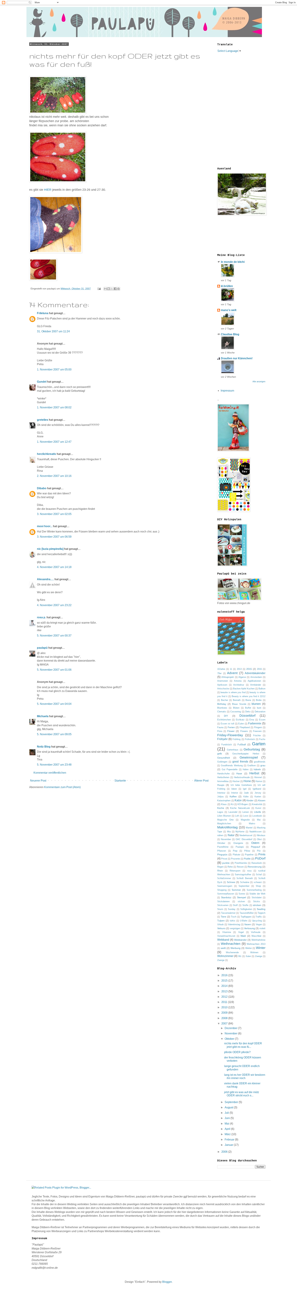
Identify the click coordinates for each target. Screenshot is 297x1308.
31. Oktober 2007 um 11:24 (53, 331)
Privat (224, 858)
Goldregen (222, 761)
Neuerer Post (38, 780)
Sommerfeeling (254, 890)
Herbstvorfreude (242, 777)
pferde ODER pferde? (237, 1052)
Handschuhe (223, 773)
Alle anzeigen (258, 381)
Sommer (236, 889)
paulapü (42, 647)
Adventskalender (255, 673)
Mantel (249, 827)
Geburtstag (252, 749)
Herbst (254, 773)
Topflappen (246, 916)
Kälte (246, 796)
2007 (224, 1023)
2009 (224, 1012)
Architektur (238, 685)
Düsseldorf (247, 715)
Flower (231, 731)
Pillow (247, 851)
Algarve (242, 677)
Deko (247, 711)
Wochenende (232, 952)
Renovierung (255, 866)
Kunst (258, 808)
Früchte (257, 735)
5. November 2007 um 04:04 (54, 703)
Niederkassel (245, 835)
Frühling (236, 739)
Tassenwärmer (228, 913)
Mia (229, 831)
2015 (249, 669)
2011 (224, 1002)
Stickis (256, 901)
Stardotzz (226, 897)
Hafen (246, 769)
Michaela (42, 716)
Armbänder (255, 685)
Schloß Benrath (244, 878)
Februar (230, 1139)
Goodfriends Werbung (232, 765)
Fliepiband (245, 727)
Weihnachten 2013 (256, 944)
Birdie (259, 700)
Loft (237, 815)
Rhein (220, 870)
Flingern (258, 727)
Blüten (236, 708)
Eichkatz (240, 719)
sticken (241, 901)
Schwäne (244, 882)
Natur (231, 835)
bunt (259, 708)
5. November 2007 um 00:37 (54, 635)
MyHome (239, 831)
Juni (227, 1118)
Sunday (231, 909)
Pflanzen (221, 851)
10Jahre (221, 669)
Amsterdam (256, 677)
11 (231, 669)
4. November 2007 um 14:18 (54, 567)
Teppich (261, 913)
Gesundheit (223, 757)
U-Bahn (243, 920)
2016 (259, 669)
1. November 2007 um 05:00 (54, 369)
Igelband (257, 789)
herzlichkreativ (46, 453)
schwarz (258, 882)
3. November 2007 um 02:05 (54, 514)
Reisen (240, 866)
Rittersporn (235, 870)
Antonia (237, 681)
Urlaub (220, 924)
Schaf (259, 874)
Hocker (236, 781)
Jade (246, 792)
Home (247, 781)
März (228, 1134)
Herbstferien (223, 777)
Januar (229, 1144)
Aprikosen (222, 685)
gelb (219, 753)
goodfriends (259, 761)
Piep (235, 851)
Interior (234, 792)
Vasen (247, 924)
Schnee (231, 882)
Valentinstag (234, 924)
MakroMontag (227, 827)
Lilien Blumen (224, 815)
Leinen (245, 812)
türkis (232, 920)
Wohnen (254, 952)
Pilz (259, 851)
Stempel (241, 897)
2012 (224, 996)
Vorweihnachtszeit (226, 936)
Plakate (236, 854)
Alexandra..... (45, 579)
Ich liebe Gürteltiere (241, 785)
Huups (220, 785)
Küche (220, 808)
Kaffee (233, 796)
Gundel (41, 381)
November (226, 839)
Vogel (241, 932)
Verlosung (249, 928)
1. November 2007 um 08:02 (54, 407)
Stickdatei (257, 897)
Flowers (244, 731)
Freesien (257, 731)
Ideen (234, 789)
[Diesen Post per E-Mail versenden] (105, 288)
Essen (262, 719)
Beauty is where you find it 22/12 (248, 696)
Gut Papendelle (230, 769)
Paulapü (240, 847)
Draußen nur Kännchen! (236, 358)
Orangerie (238, 843)
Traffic (259, 916)
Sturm (220, 909)
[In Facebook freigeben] (115, 288)
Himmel (258, 777)
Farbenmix (254, 723)
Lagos (220, 812)
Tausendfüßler (247, 913)
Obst (259, 839)
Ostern (255, 842)
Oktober (221, 843)
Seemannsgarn (224, 886)
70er (219, 673)
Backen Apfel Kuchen (244, 688)
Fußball (242, 744)
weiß (223, 948)
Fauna (220, 727)
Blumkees (222, 708)
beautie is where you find (233, 692)
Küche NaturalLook (240, 808)
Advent (232, 673)
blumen (256, 703)
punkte (226, 863)
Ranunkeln (256, 863)
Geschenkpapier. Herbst (245, 753)
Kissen (261, 800)
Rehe (230, 866)
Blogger (167, 1281)
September (244, 886)
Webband (223, 939)
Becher (224, 700)
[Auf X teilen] (112, 288)
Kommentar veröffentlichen (50, 772)
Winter (260, 948)
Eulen (241, 723)
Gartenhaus (232, 749)
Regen (220, 866)
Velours (221, 928)
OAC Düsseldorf (244, 839)
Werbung (235, 948)
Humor (259, 781)
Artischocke (223, 688)
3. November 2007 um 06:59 (54, 536)
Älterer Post (201, 780)
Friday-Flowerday (230, 735)
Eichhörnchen (224, 719)
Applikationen (254, 681)
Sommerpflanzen (225, 893)
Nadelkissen (255, 831)
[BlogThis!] (108, 288)
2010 (224, 1007)
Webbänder (240, 939)
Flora (219, 731)
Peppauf (255, 846)
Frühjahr (222, 739)
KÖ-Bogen (243, 804)
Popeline (249, 854)
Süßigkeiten (246, 909)
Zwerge (220, 960)
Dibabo (41, 488)
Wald (243, 935)
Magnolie (245, 819)
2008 (224, 1018)
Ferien (231, 727)
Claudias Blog (230, 334)
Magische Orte (225, 819)
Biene (248, 700)
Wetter (248, 948)
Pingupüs (222, 854)
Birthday (221, 704)
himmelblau (223, 781)
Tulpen (221, 920)
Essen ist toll (227, 723)
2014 (224, 985)
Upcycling (257, 920)
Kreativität (257, 804)
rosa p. (41, 617)
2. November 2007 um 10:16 (54, 475)
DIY (226, 715)
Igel (244, 789)
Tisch (233, 916)
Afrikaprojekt (227, 677)
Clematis (221, 711)
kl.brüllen (227, 286)
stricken (257, 905)
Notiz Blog (44, 746)
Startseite (120, 780)
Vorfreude (255, 932)
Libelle (257, 812)
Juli (227, 1112)
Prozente (235, 858)
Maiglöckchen (224, 823)
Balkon (261, 688)
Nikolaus (261, 835)
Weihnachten (230, 943)
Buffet (248, 708)
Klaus (224, 804)
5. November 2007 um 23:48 (54, 764)
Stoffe (245, 905)
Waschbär (256, 936)
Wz (239, 956)
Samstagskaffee (243, 874)
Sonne (242, 893)
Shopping (222, 890)
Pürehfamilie (241, 863)
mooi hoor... (44, 526)
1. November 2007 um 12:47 (54, 441)
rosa (249, 870)
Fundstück (226, 744)
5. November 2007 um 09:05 (54, 734)
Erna (251, 719)
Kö (232, 804)
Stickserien (222, 905)
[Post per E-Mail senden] (98, 288)
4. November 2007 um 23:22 (54, 605)
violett (262, 928)
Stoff (235, 905)
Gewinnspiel (249, 757)
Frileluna (42, 313)
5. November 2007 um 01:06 (54, 669)
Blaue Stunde (239, 704)
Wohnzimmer (225, 956)
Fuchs (262, 739)
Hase (239, 773)
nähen (220, 835)
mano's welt (228, 310)
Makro (252, 823)
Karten (258, 796)
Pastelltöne (222, 847)
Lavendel (232, 812)
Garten (258, 743)
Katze (238, 800)
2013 (239, 669)
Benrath (237, 700)
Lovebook (257, 815)
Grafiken (251, 765)
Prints (261, 854)
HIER (47, 189)
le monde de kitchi (233, 261)
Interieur (221, 792)
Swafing (261, 909)
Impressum (227, 390)
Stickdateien (223, 901)
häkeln (257, 769)
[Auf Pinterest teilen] (118, 288)
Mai (259, 819)
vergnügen (235, 928)
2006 (224, 1151)
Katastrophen (223, 800)
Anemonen (222, 681)
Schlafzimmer (224, 878)
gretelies (42, 419)
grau (262, 765)
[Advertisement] (231, 109)
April (228, 1128)
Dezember (231, 1028)
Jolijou (220, 796)
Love (245, 815)
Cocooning (235, 711)
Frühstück (250, 739)
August (229, 1107)
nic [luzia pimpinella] (50, 548)
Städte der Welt (257, 893)
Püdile (247, 858)
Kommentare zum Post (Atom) (62, 787)
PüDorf (260, 858)
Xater (248, 956)
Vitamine (226, 932)
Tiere (223, 916)
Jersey (258, 792)
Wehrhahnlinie (258, 940)
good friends (240, 761)
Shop (258, 886)
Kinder (250, 800)
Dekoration (260, 711)
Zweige (258, 956)
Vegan (259, 924)
